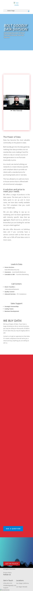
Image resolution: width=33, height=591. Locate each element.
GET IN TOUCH (11, 563)
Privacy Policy (7, 572)
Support (5, 588)
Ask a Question (13, 529)
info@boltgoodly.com (9, 585)
